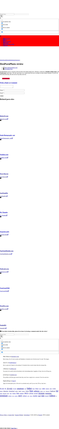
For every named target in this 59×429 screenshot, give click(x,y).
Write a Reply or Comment (8, 83)
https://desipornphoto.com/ (11, 67)
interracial (4, 393)
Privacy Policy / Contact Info (7, 415)
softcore (25, 396)
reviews (10, 396)
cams (43, 388)
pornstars (48, 393)
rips (13, 396)
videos (52, 395)
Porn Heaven (3, 176)
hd (57, 391)
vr (56, 396)
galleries (7, 60)
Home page (7, 38)
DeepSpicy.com (15, 356)
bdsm (33, 388)
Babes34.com (3, 119)
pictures (16, 60)
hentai (1, 393)
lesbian (14, 393)
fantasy (23, 391)
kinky (8, 393)
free (4, 60)
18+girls (9, 388)
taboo (31, 396)
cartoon (47, 388)
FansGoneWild (4, 291)
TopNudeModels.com (5, 254)
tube (42, 396)
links (17, 393)
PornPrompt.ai (12, 362)
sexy (19, 60)
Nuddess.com (3, 157)
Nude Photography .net (6, 138)
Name (2, 90)
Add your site (7, 41)
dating (1, 391)
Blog (5, 40)
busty (40, 388)
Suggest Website (19, 415)
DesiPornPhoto (6, 78)
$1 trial (2, 388)
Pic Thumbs (3, 215)
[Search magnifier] (1, 16)
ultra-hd (47, 396)
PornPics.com (3, 309)
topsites (35, 396)
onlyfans (31, 393)
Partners (7, 42)
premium (4, 395)
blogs (36, 388)
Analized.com (13, 374)
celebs (51, 388)
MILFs (26, 393)
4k (5, 388)
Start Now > (14, 428)
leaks (13, 60)
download (11, 391)
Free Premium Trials (9, 44)
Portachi (40, 415)
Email (2, 93)
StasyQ (14, 381)
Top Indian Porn (9, 69)
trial (39, 396)
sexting (16, 396)
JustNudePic (3, 196)
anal (25, 388)
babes (1, 60)
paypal (36, 393)
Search (6, 45)
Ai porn (14, 388)
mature (22, 393)
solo (28, 396)
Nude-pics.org (3, 271)
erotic (16, 391)
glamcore (48, 391)
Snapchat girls (3, 234)
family (20, 391)
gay (44, 391)
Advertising (27, 415)
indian (10, 60)
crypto (54, 388)
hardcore (52, 391)
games (41, 391)
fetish (27, 391)
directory (5, 391)
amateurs (20, 388)
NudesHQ (2, 328)
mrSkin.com (13, 368)
